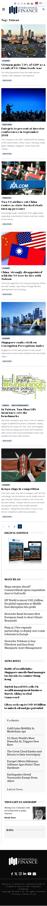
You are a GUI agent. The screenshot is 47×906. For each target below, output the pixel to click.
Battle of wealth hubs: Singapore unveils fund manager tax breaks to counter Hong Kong (25, 674)
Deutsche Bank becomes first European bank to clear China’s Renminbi (23, 617)
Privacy (16, 894)
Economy (6, 61)
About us (6, 884)
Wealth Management (20, 405)
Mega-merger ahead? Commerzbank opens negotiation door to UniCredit (24, 590)
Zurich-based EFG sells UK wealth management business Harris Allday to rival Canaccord (23, 692)
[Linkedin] (24, 873)
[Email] (34, 873)
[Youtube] (29, 873)
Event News (7, 124)
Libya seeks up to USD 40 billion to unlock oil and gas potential (25, 706)
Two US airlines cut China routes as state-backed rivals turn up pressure (22, 205)
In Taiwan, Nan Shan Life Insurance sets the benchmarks (18, 412)
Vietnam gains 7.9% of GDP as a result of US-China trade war (23, 66)
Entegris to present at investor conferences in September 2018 (23, 132)
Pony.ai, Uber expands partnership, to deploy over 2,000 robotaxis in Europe (24, 630)
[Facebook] (12, 873)
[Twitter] (16, 873)
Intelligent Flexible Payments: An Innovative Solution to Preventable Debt (19, 811)
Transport (6, 198)
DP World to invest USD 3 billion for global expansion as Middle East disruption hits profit (23, 603)
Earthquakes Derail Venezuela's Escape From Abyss (22, 777)
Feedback (23, 889)
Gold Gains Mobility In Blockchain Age (20, 729)
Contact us (19, 884)
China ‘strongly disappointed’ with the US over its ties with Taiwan (22, 275)
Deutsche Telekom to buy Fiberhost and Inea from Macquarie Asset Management (23, 644)
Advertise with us (36, 884)
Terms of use (29, 894)
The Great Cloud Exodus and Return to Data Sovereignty (24, 752)
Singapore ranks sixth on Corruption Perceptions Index (22, 344)
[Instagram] (20, 873)
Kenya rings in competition (20, 489)
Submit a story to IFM (18, 886)
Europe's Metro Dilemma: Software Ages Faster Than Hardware (23, 764)
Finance (5, 405)
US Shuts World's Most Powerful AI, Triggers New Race (23, 741)
